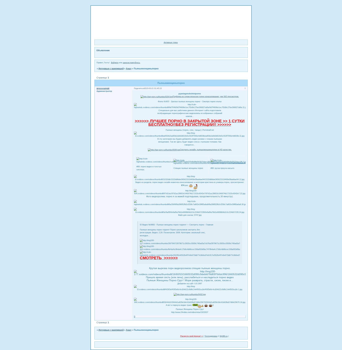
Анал (128, 68)
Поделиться (139, 88)
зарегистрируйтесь (131, 63)
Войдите (114, 63)
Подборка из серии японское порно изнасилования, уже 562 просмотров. (206, 96)
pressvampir (103, 88)
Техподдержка (210, 336)
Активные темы (171, 42)
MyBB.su (224, 336)
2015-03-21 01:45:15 (153, 88)
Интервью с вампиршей (111, 68)
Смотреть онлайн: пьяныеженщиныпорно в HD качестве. (206, 150)
